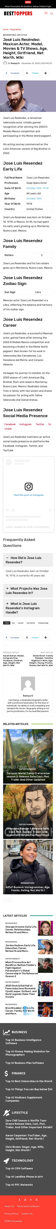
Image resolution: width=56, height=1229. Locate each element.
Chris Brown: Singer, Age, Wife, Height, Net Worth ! (24, 1149)
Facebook (10, 424)
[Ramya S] (5, 63)
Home (5, 29)
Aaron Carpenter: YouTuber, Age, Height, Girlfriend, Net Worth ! (26, 1137)
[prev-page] (5, 900)
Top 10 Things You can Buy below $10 (28, 1089)
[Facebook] (19, 1200)
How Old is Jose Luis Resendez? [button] (23, 560)
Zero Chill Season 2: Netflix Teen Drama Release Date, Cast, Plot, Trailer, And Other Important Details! (28, 1124)
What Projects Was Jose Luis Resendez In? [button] (26, 591)
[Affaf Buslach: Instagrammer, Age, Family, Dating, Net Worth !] (28, 867)
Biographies (15, 29)
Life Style (22, 35)
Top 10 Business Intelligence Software (23, 1042)
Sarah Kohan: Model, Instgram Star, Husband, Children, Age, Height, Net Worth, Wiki (13, 660)
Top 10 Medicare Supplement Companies (23, 1099)
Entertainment (27, 769)
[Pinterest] (31, 1200)
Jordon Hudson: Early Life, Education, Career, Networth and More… (20, 948)
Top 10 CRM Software (19, 1168)
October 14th (34, 198)
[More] (45, 73)
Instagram (26, 424)
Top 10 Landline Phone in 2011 (24, 1176)
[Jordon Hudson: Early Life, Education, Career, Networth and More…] (45, 946)
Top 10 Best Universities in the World (28, 1081)
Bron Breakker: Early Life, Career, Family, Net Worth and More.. (20, 1011)
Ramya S (15, 63)
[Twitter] (36, 1200)
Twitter (40, 424)
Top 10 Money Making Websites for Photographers (27, 1053)
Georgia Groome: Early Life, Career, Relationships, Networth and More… (21, 929)
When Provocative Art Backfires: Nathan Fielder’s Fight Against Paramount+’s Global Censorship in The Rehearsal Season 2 (21, 969)
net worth (31, 623)
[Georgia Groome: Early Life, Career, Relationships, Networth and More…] (45, 928)
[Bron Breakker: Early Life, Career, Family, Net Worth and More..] (45, 1009)
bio (13, 623)
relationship (43, 623)
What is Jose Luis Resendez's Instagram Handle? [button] (23, 608)
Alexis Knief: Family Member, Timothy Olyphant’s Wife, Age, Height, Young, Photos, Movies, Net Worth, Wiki (41, 660)
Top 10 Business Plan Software (24, 1063)
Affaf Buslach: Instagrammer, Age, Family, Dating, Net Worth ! (28, 889)
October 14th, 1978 (37, 188)
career (21, 623)
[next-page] (10, 900)
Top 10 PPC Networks (19, 1185)
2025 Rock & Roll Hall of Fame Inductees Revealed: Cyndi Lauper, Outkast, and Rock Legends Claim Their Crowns (21, 991)
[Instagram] (25, 1200)
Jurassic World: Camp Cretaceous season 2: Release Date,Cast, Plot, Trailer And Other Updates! (28, 776)
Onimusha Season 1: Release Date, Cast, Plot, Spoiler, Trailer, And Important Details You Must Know (28, 831)
